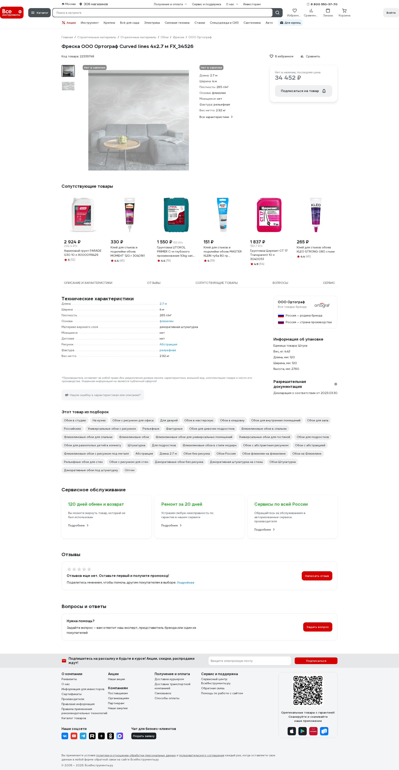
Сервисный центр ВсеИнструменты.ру (216, 681)
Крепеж (109, 23)
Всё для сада (129, 23)
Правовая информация (78, 704)
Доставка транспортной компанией (172, 686)
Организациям (118, 698)
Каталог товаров (74, 718)
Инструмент (90, 23)
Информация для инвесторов (83, 689)
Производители (73, 699)
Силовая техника (177, 23)
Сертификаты (72, 694)
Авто (269, 23)
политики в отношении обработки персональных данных (136, 755)
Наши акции (116, 679)
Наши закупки (118, 708)
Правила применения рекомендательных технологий (84, 711)
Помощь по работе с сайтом (222, 693)
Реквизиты (69, 679)
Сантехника (252, 23)
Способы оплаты (167, 698)
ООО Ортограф (291, 302)
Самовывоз (163, 693)
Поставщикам (118, 693)
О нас (66, 684)
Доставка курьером (169, 679)
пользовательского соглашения (201, 755)
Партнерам (116, 703)
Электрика (152, 23)
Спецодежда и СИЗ (224, 23)
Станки (200, 23)
